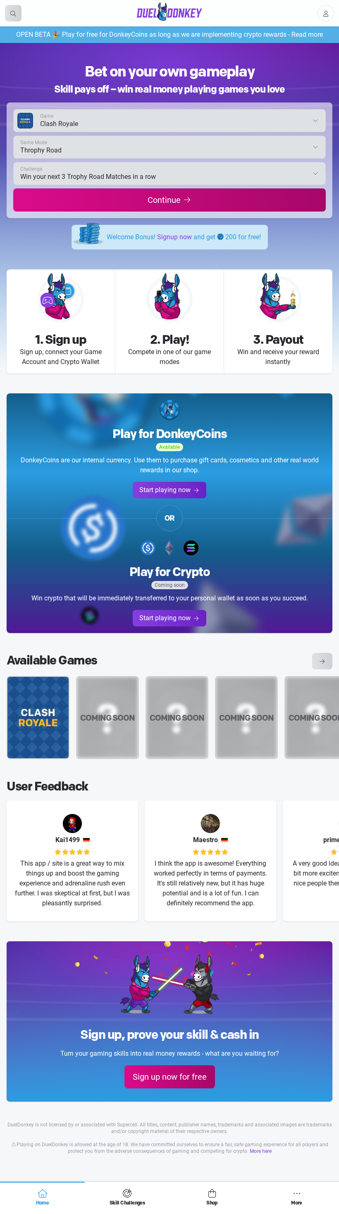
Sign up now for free (170, 1077)
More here (261, 1151)
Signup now (174, 237)
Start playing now (165, 490)
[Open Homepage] (169, 11)
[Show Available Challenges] (322, 661)
